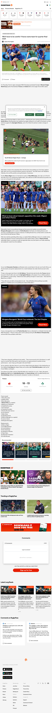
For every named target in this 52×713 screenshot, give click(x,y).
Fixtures (4, 689)
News (2, 8)
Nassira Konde (44, 238)
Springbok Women (17, 123)
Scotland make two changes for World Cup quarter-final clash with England (8, 454)
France (20, 86)
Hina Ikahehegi (5, 375)
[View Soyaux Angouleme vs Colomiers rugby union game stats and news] (30, 15)
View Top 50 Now (10, 163)
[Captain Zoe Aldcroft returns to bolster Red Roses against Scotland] (21, 446)
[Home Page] (7, 5)
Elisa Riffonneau (33, 176)
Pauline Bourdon (22, 331)
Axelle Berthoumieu (19, 373)
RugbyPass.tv (16, 689)
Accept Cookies (40, 114)
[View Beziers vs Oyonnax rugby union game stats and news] (38, 15)
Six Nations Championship (42, 332)
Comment (6, 79)
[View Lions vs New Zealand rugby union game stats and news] (5, 15)
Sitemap (4, 700)
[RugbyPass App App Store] (26, 669)
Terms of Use (26, 689)
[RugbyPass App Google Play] (26, 673)
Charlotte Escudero (37, 367)
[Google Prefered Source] (45, 79)
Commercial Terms (27, 694)
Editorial (25, 705)
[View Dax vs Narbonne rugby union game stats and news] (46, 15)
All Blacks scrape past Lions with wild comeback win (13, 626)
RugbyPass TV (18, 8)
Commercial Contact (27, 702)
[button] (50, 8)
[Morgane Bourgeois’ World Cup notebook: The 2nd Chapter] (26, 301)
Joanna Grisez (30, 373)
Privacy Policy (26, 686)
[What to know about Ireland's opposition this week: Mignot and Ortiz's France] (26, 197)
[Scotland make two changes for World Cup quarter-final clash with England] (8, 446)
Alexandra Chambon (12, 267)
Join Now (15, 686)
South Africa (4, 121)
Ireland (26, 86)
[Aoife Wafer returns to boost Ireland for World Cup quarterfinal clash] (34, 446)
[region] (26, 111)
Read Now (43, 223)
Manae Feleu (5, 402)
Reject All (29, 114)
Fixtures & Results (9, 8)
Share (13, 79)
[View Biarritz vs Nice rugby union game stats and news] (21, 15)
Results (4, 691)
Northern (15, 697)
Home (4, 686)
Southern (15, 700)
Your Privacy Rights (12, 114)
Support (25, 700)
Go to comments (7, 643)
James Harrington (9, 41)
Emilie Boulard (24, 231)
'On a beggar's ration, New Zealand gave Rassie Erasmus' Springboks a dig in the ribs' (38, 627)
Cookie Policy (26, 691)
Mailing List (15, 691)
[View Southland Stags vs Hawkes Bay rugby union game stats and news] (13, 15)
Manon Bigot (8, 176)
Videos (4, 697)
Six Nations (23, 273)
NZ (13, 705)
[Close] (44, 106)
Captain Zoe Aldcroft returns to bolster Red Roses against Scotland (22, 453)
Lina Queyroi (11, 367)
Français (15, 708)
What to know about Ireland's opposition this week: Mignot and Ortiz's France (24, 217)
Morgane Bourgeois (6, 231)
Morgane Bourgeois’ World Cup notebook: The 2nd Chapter (24, 319)
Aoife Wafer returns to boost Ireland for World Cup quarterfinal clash (35, 453)
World (14, 702)
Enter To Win (17, 24)
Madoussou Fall (5, 373)
